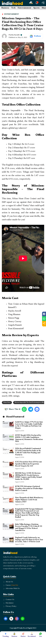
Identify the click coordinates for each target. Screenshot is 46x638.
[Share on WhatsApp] (44, 318)
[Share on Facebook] (44, 314)
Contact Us (10, 599)
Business (5, 8)
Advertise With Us (13, 588)
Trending (5, 636)
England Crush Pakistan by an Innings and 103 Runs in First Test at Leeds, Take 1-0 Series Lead (29, 540)
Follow (37, 36)
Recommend (32, 636)
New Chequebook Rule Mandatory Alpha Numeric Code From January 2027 (29, 500)
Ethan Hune (6, 402)
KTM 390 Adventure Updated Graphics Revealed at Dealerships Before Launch (29, 489)
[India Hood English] (12, 3)
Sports (36, 8)
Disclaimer (10, 603)
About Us (9, 582)
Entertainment (24, 8)
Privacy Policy (11, 606)
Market (23, 636)
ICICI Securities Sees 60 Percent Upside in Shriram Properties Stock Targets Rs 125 (28, 464)
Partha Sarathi (14, 35)
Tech (13, 8)
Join (40, 636)
